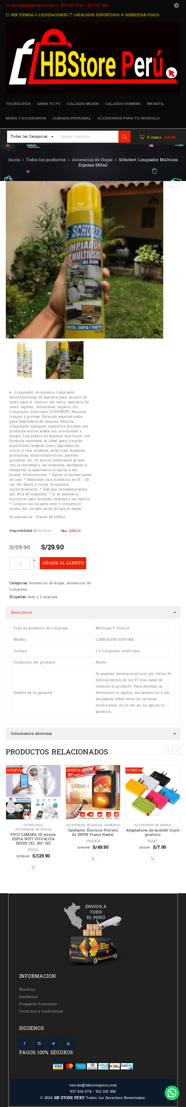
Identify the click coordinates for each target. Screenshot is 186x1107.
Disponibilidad (20, 531)
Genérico (112, 825)
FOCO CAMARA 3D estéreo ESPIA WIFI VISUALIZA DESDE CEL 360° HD (33, 839)
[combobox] (31, 137)
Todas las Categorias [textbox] (29, 137)
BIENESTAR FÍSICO (141, 15)
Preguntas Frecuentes (38, 1004)
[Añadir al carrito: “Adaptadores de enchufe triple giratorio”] (153, 858)
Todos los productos (46, 160)
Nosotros (27, 990)
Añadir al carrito (63, 563)
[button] (157, 262)
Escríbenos (28, 997)
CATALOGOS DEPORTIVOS (96, 15)
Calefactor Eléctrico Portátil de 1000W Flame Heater (93, 832)
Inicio (14, 160)
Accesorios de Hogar (92, 160)
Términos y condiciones (41, 1011)
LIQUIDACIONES (52, 15)
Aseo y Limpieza (42, 597)
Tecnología (33, 825)
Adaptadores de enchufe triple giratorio (152, 832)
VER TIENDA (21, 15)
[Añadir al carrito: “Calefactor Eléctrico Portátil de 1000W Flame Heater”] (93, 858)
